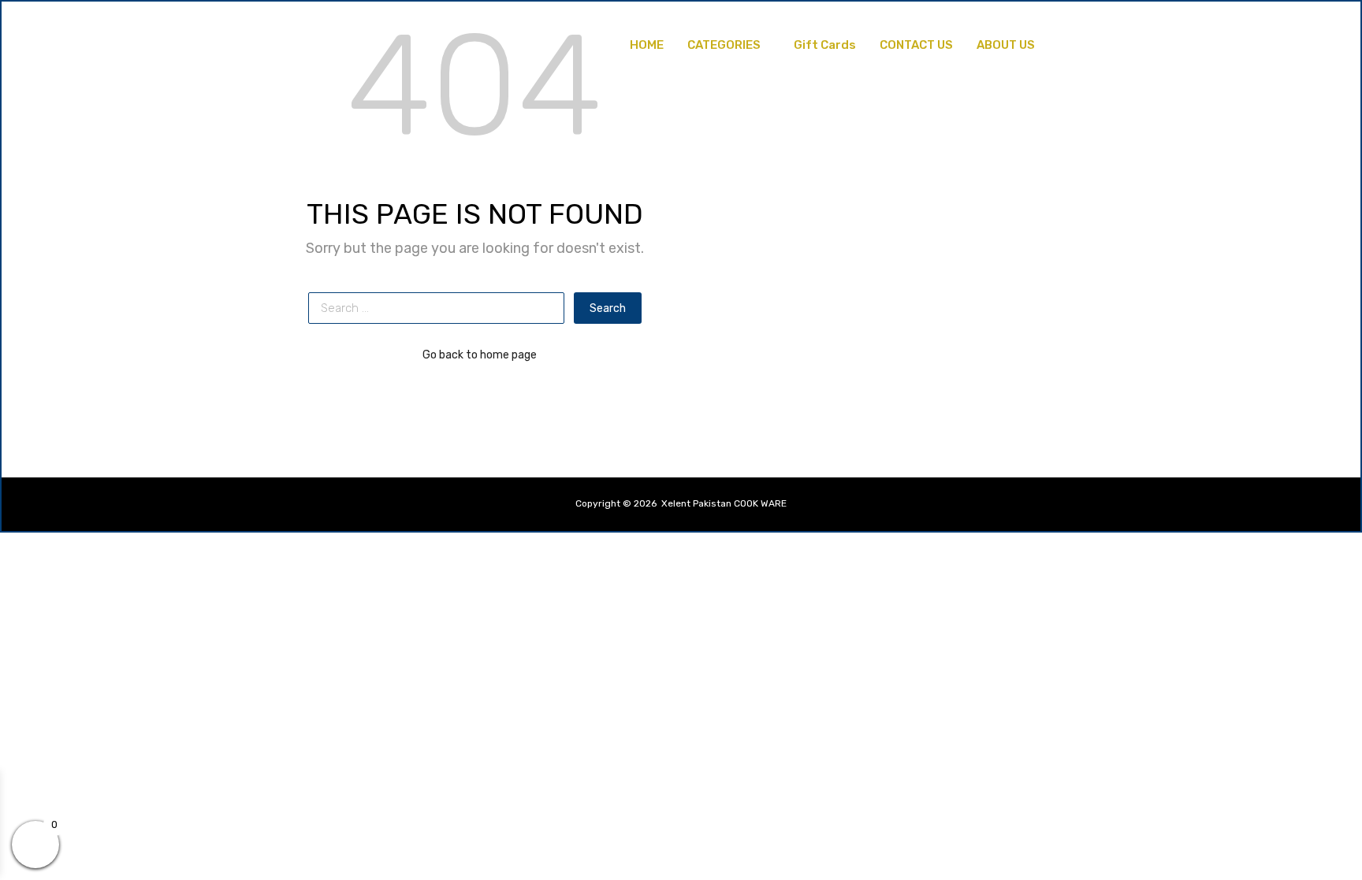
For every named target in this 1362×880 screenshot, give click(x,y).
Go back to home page (479, 354)
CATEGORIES (724, 45)
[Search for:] (441, 308)
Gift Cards (825, 45)
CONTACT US (916, 45)
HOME (647, 45)
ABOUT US (1006, 45)
